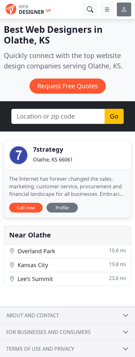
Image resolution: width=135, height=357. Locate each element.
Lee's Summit (71, 279)
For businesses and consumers (48, 332)
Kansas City (71, 265)
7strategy (48, 149)
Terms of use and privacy (40, 348)
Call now (26, 208)
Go (114, 116)
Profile (62, 208)
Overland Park (71, 251)
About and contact (32, 315)
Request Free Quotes (67, 86)
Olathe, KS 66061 (53, 159)
